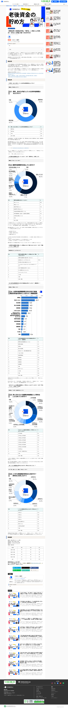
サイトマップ (38, 694)
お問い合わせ (38, 691)
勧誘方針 (52, 694)
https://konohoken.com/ (36, 563)
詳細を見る (11, 581)
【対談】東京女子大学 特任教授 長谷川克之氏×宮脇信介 (17, 76)
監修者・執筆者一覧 (39, 696)
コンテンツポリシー (54, 697)
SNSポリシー (53, 693)
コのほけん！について (39, 688)
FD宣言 (52, 696)
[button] (55, 1)
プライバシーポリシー (54, 691)
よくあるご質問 (38, 693)
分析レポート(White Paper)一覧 (41, 697)
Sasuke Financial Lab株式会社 (19, 578)
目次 (10, 49)
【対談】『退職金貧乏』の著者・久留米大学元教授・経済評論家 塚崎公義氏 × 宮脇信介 (22, 75)
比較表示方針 (53, 688)
